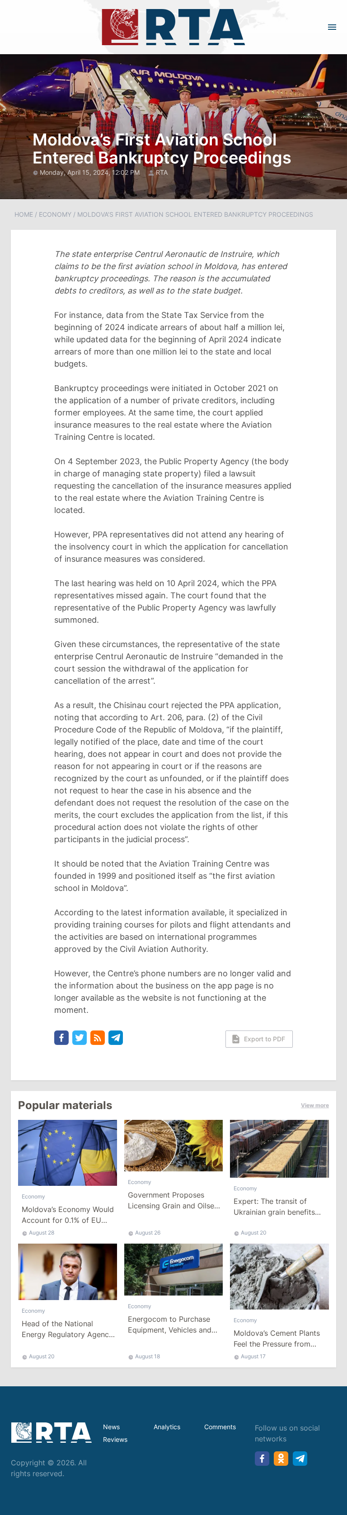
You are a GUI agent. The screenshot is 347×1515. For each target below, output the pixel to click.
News (111, 1427)
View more (315, 1105)
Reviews (115, 1439)
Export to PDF (264, 1039)
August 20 (254, 1232)
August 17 (253, 1356)
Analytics (167, 1427)
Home (23, 214)
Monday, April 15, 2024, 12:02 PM (90, 172)
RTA (162, 172)
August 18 (147, 1356)
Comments (220, 1427)
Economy (55, 214)
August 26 (147, 1232)
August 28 (41, 1232)
